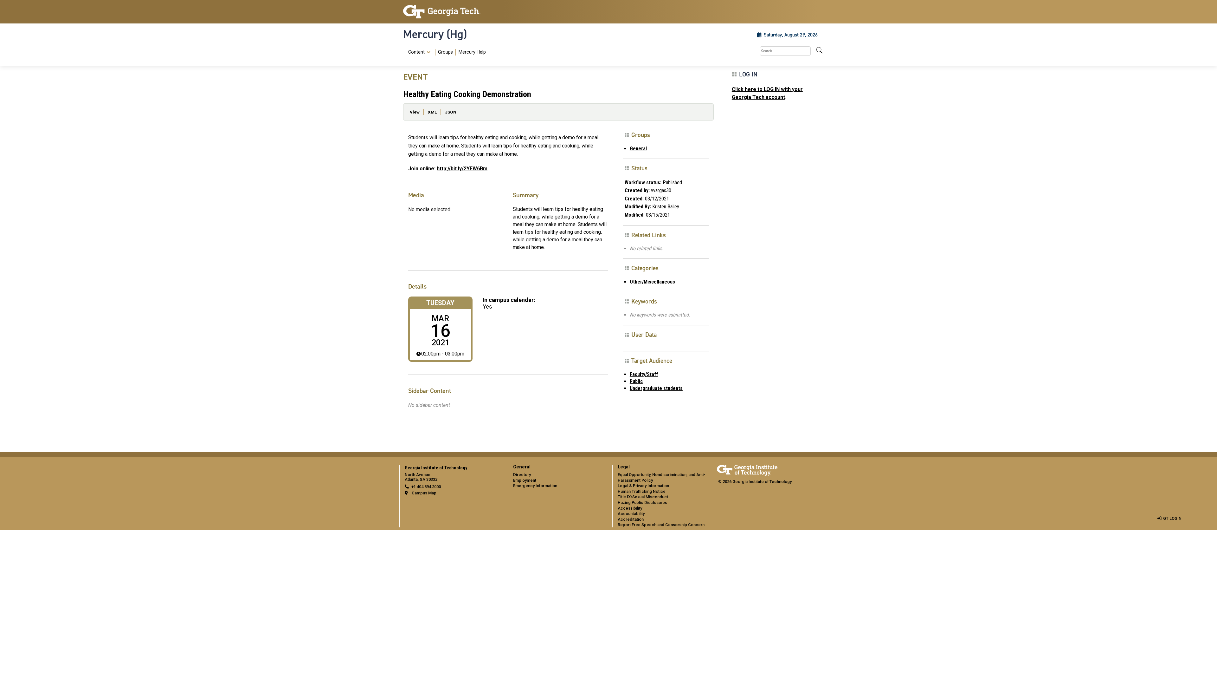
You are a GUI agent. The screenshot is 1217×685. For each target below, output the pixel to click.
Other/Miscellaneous (652, 282)
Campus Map (424, 493)
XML (432, 111)
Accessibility (630, 508)
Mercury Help (472, 52)
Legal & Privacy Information (643, 485)
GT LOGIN (1172, 518)
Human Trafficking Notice (642, 491)
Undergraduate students (656, 388)
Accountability (631, 513)
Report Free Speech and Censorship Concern (661, 524)
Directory (522, 474)
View (415, 111)
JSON (450, 111)
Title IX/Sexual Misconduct (643, 496)
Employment (524, 480)
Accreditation (631, 519)
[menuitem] (445, 52)
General (638, 149)
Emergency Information (535, 485)
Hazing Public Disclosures (642, 502)
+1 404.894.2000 (426, 486)
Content (416, 52)
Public (636, 381)
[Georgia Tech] (451, 11)
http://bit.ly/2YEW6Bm (462, 169)
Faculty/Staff (644, 374)
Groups (445, 52)
